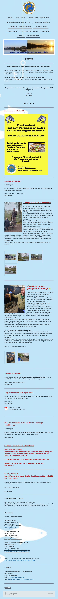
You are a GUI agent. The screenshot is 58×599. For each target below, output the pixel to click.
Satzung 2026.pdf (14, 407)
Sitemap (15, 593)
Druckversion (9, 593)
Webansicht (50, 593)
